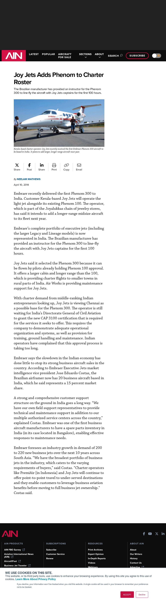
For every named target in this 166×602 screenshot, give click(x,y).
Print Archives (95, 549)
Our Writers (136, 554)
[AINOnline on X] (156, 534)
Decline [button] (142, 594)
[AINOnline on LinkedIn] (163, 534)
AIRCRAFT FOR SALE (64, 56)
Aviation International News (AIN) (19, 555)
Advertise (135, 567)
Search (113, 55)
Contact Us (136, 562)
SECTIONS (85, 54)
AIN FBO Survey (12, 549)
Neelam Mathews (29, 179)
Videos (91, 562)
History (133, 558)
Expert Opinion (96, 554)
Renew (49, 558)
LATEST (34, 54)
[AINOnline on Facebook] (144, 534)
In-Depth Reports (97, 558)
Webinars (93, 567)
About (133, 549)
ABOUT (99, 54)
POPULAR (48, 54)
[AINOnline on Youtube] (150, 534)
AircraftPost (10, 561)
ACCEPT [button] (127, 594)
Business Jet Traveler (15, 565)
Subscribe (137, 55)
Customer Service (55, 554)
